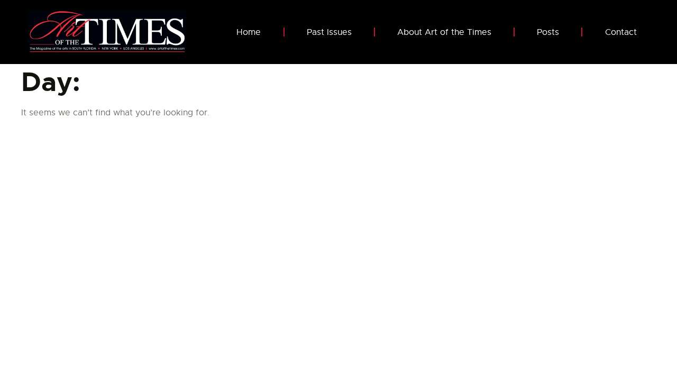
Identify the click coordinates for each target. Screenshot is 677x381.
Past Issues (329, 32)
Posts (548, 32)
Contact (621, 32)
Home (248, 32)
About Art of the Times (444, 32)
